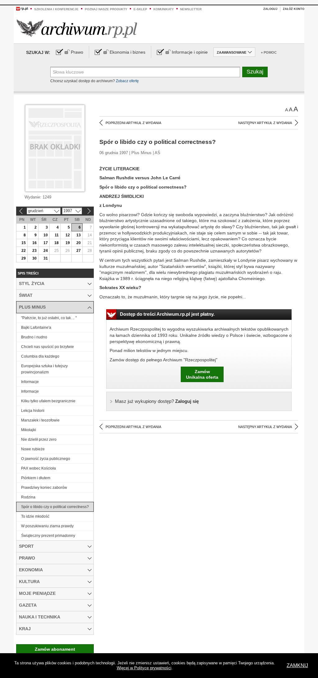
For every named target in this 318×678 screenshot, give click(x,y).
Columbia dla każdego (40, 356)
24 (45, 250)
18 (56, 243)
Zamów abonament (55, 649)
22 (23, 250)
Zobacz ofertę (127, 81)
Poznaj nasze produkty (106, 9)
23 (34, 250)
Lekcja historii (32, 410)
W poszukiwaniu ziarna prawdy (47, 526)
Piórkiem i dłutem (35, 478)
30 (34, 258)
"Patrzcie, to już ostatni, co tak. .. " (49, 318)
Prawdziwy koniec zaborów (44, 487)
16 (34, 243)
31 (45, 258)
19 (68, 243)
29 (23, 258)
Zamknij (297, 665)
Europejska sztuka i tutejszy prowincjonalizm (44, 369)
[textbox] (145, 72)
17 (45, 243)
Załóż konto (293, 9)
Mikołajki (28, 430)
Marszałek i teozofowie (40, 420)
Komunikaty (163, 9)
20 (78, 243)
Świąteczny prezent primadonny (48, 535)
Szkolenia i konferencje (56, 9)
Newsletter (191, 9)
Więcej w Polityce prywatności (144, 668)
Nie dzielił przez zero (39, 439)
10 (45, 235)
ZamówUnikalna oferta (202, 374)
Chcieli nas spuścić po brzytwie (47, 347)
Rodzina (28, 497)
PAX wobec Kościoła (38, 468)
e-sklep (140, 9)
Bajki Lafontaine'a (36, 327)
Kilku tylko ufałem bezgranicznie (48, 401)
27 (78, 250)
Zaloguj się (157, 401)
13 (78, 235)
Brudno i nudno (34, 337)
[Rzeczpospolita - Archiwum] (77, 28)
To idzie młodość (35, 516)
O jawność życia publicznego (45, 459)
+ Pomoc (269, 52)
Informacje (30, 382)
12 (68, 235)
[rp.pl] (22, 8)
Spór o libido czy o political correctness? (55, 507)
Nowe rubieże (33, 449)
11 (57, 235)
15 (23, 243)
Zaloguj (270, 9)
